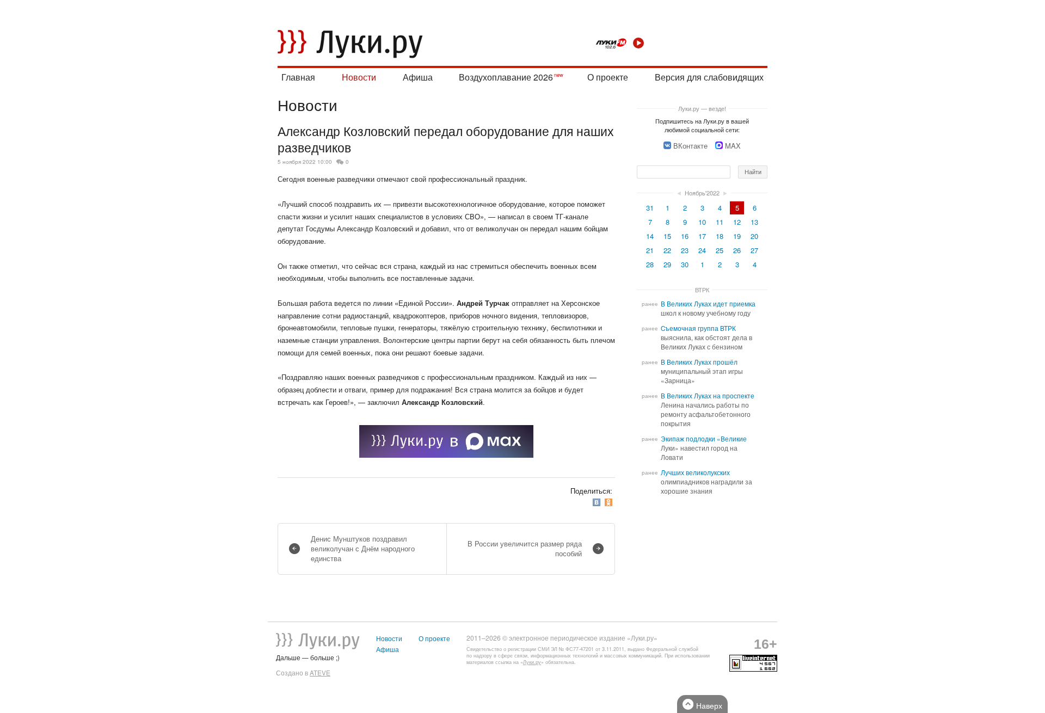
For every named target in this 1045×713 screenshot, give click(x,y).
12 (737, 222)
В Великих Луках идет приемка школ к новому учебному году (708, 308)
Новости (359, 77)
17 (702, 236)
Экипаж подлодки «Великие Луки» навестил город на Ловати (704, 448)
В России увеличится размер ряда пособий (525, 548)
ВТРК (702, 289)
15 (667, 236)
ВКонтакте (690, 145)
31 (650, 207)
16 (685, 236)
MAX (733, 145)
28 (650, 264)
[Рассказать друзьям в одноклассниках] (609, 502)
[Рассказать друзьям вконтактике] (598, 502)
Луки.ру (532, 662)
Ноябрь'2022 (702, 192)
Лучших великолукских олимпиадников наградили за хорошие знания (706, 481)
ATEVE (320, 672)
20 (754, 236)
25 (719, 250)
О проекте (607, 77)
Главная (298, 77)
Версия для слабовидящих (709, 77)
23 (685, 250)
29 (667, 264)
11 (719, 222)
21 (650, 250)
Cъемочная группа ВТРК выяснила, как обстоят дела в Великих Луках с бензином (706, 337)
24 (702, 250)
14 (650, 236)
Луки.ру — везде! (702, 108)
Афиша (418, 77)
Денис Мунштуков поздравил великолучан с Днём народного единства (363, 548)
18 (719, 236)
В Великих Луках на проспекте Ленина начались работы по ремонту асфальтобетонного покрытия (707, 409)
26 (737, 250)
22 (667, 250)
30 (685, 264)
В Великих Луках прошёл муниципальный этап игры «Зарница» (702, 371)
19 (737, 236)
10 (702, 222)
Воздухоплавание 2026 (506, 77)
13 (754, 222)
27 (754, 250)
